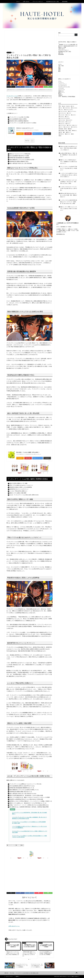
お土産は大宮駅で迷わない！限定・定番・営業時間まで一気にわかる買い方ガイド (68, 155)
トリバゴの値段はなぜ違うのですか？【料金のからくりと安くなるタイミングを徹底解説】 (29, 827)
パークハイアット (62, 84)
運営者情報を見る (60, 234)
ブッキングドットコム (12, 95)
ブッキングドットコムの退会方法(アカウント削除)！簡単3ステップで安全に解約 (29, 832)
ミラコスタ (61, 88)
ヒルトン (67, 116)
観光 (59, 71)
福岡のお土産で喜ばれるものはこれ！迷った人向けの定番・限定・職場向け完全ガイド (68, 195)
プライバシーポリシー (38, 1)
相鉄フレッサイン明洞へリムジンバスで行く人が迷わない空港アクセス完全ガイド (68, 208)
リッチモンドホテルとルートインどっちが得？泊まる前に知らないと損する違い (68, 188)
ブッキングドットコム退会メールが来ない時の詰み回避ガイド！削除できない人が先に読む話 (29, 836)
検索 (59, 32)
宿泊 (22, 845)
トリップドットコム (63, 113)
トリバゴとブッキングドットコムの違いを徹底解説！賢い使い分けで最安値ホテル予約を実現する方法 (29, 818)
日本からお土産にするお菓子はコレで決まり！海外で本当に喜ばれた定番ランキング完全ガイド (68, 148)
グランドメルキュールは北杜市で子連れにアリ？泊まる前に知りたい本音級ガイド (68, 168)
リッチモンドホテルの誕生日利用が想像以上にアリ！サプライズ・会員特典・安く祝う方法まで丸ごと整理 (68, 202)
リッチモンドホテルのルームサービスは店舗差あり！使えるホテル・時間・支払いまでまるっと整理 (68, 182)
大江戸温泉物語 (62, 130)
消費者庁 (60, 95)
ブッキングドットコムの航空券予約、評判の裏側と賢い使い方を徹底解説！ (29, 813)
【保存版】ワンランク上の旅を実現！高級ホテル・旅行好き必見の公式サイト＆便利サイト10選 (67, 46)
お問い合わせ (26, 1)
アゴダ (73, 106)
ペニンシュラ (61, 89)
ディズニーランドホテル (63, 111)
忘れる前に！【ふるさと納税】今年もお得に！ (28, 452)
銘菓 (60, 135)
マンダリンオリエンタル (64, 86)
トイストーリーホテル (72, 111)
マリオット (68, 123)
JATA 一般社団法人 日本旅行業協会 (66, 96)
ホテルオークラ (62, 123)
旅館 (59, 68)
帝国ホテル (61, 91)
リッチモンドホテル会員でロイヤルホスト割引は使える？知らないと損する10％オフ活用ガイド (68, 175)
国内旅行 (70, 128)
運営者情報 (64, 1)
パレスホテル (62, 116)
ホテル (60, 64)
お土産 (64, 106)
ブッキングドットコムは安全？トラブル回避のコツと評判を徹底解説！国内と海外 (29, 822)
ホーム (18, 1)
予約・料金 (9, 52)
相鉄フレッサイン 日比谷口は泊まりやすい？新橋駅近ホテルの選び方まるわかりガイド (68, 161)
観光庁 (60, 93)
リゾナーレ (75, 125)
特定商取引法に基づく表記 (52, 1)
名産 (66, 128)
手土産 (61, 132)
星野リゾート (61, 92)
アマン (60, 81)
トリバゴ (69, 113)
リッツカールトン (62, 85)
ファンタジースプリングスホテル (65, 118)
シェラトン (61, 82)
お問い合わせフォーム (14, 926)
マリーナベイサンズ (63, 125)
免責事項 (17, 976)
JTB (60, 106)
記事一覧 (60, 52)
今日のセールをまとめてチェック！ (25, 128)
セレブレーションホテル (69, 109)
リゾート (18, 845)
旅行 (59, 67)
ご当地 (68, 106)
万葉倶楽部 (61, 128)
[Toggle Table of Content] (31, 141)
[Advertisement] (29, 42)
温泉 (59, 69)
